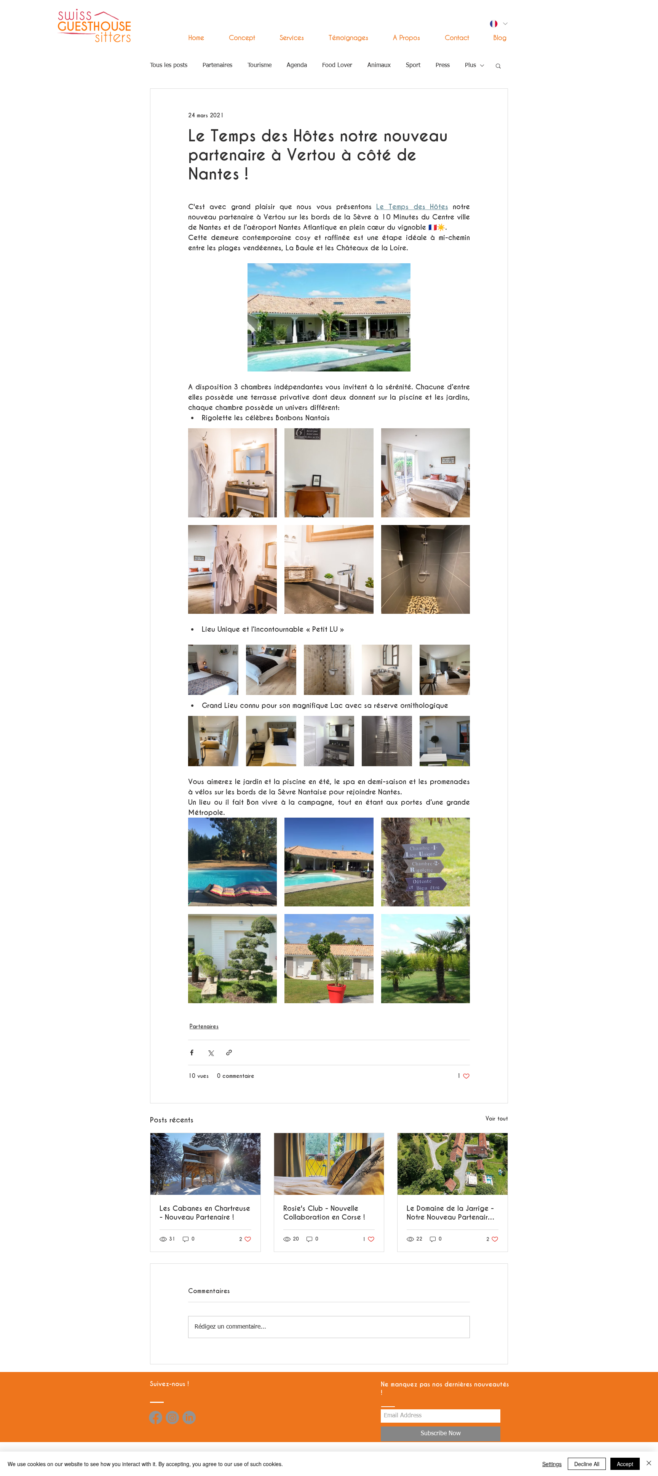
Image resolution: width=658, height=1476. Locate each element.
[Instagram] (172, 1417)
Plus (470, 65)
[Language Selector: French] (498, 23)
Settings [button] (552, 1464)
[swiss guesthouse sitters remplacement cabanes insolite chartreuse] (205, 1164)
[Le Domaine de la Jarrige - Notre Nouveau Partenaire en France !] (453, 1164)
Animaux (379, 65)
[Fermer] (648, 1464)
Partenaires (217, 65)
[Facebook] (155, 1417)
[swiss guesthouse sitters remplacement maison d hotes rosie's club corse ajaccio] (329, 1164)
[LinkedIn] (189, 1417)
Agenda (297, 65)
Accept (625, 1464)
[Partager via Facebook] (191, 1052)
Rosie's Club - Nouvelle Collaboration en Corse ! (324, 1212)
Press (443, 65)
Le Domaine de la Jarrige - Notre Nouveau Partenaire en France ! (450, 1212)
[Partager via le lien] (229, 1052)
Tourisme (260, 65)
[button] (285, 37)
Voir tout (497, 1118)
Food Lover (337, 65)
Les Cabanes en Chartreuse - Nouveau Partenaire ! (205, 1212)
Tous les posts (168, 65)
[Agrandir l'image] (232, 472)
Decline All (586, 1464)
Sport (413, 65)
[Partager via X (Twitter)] (210, 1052)
